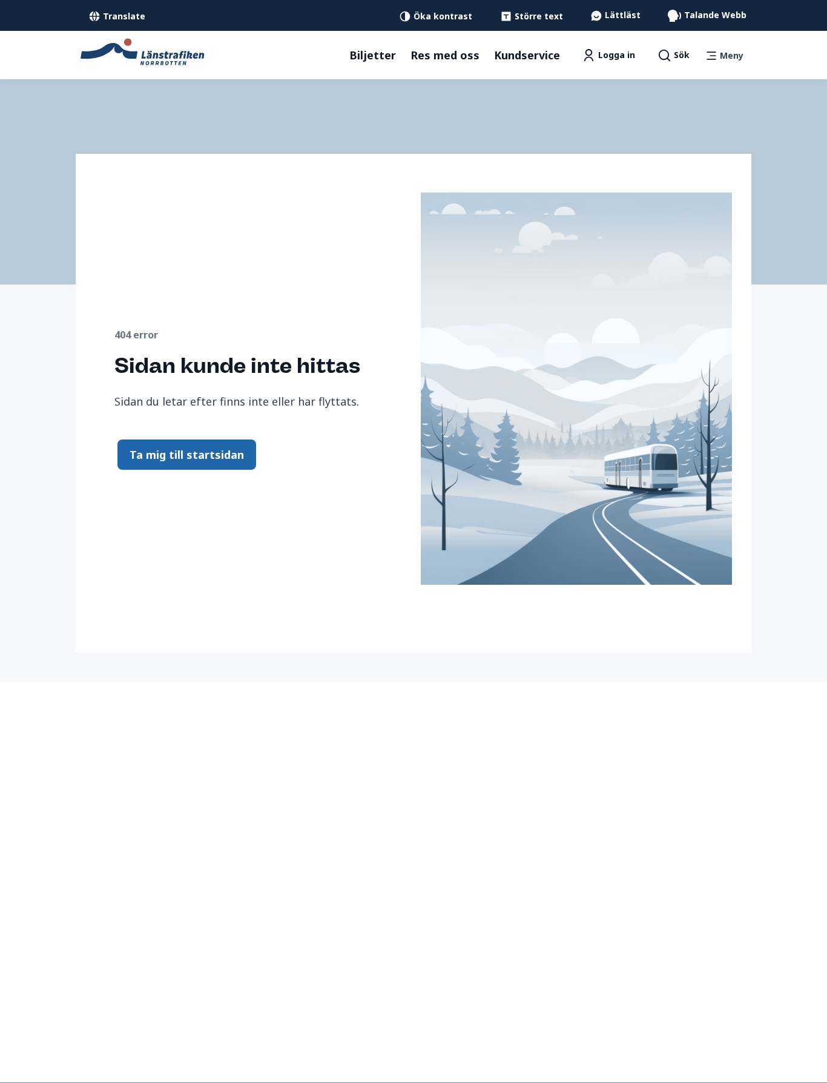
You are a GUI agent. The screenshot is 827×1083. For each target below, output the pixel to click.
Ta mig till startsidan (187, 454)
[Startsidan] (142, 51)
